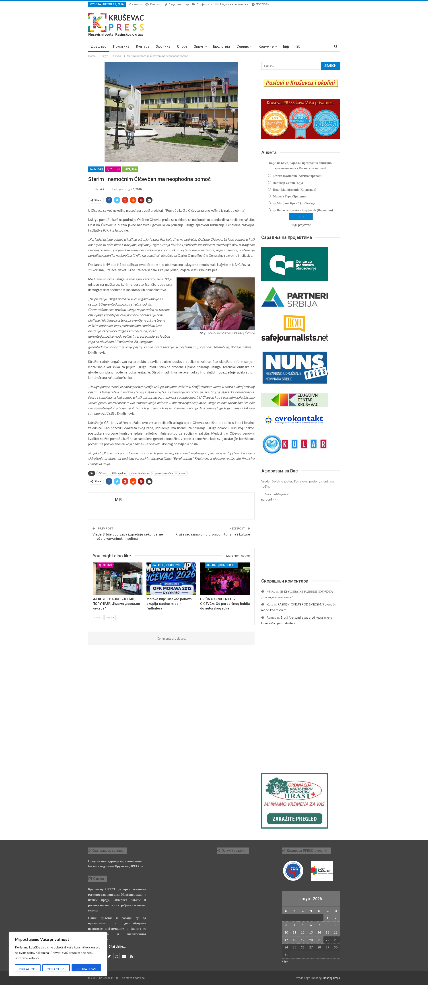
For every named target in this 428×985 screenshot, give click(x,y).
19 (303, 940)
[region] (58, 954)
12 (303, 932)
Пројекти (203, 4)
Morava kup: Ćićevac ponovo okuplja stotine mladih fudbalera (169, 603)
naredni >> (268, 499)
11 (294, 932)
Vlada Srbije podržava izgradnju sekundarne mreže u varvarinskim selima (128, 536)
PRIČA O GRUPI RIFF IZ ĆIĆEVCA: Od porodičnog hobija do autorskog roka (225, 603)
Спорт (182, 46)
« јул (285, 961)
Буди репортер (179, 4)
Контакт (156, 4)
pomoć (182, 473)
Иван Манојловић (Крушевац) (294, 189)
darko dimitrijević (140, 473)
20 (311, 940)
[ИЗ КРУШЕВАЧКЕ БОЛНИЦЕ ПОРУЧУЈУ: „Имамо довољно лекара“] (117, 578)
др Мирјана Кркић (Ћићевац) (294, 203)
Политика (121, 46)
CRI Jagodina (119, 473)
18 (294, 940)
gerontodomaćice (164, 473)
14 (319, 932)
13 (311, 932)
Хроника (163, 46)
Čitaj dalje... (117, 946)
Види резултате (300, 225)
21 (319, 940)
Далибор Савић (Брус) (289, 183)
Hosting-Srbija (331, 978)
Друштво (99, 46)
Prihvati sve (86, 969)
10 (286, 932)
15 (327, 932)
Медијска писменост (234, 4)
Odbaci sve (56, 969)
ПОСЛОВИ (263, 4)
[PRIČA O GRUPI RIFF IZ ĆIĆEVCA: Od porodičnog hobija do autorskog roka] (225, 578)
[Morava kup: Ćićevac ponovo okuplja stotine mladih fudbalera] (171, 578)
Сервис (243, 46)
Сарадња (130, 169)
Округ (199, 46)
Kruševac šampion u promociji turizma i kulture (212, 534)
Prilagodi (28, 969)
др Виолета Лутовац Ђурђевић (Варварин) (303, 210)
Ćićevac (103, 473)
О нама (134, 4)
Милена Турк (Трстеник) (290, 196)
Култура (143, 46)
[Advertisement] (300, 540)
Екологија (221, 46)
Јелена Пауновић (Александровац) (297, 176)
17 (286, 940)
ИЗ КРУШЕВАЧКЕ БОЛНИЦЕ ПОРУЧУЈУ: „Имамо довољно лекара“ (116, 603)
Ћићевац (96, 169)
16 (335, 932)
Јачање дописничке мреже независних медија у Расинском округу (168, 565)
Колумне (266, 46)
